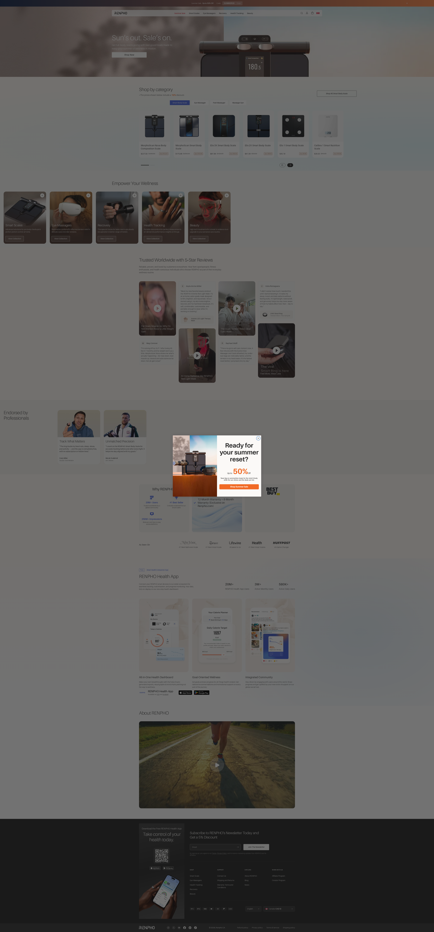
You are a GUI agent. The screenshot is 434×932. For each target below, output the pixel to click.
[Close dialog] (258, 438)
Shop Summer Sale (239, 487)
